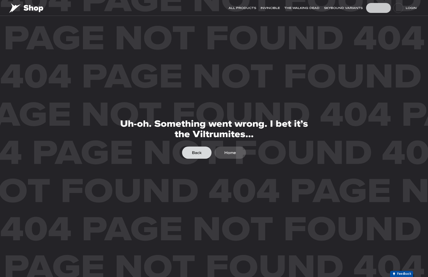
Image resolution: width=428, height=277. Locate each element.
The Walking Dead (302, 8)
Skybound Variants (343, 8)
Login (411, 7)
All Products (242, 8)
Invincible (270, 8)
